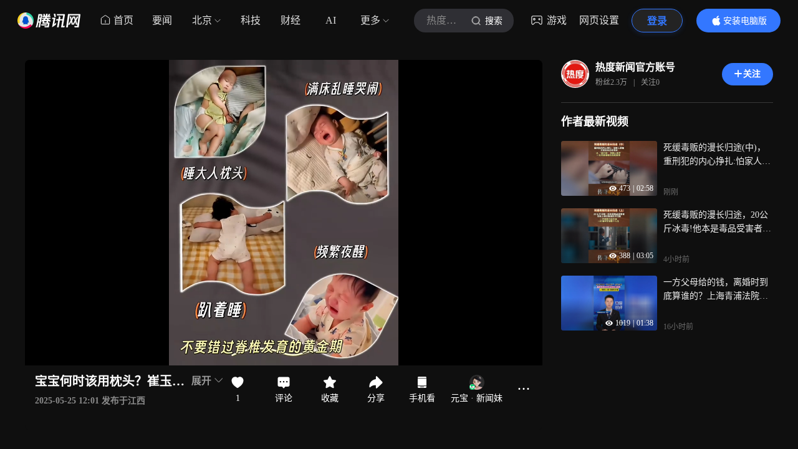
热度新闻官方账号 (635, 67)
